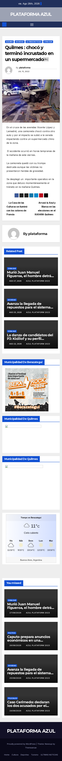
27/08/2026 (16, 613)
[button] (58, 24)
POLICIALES (12, 698)
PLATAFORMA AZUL (31, 14)
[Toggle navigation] (32, 25)
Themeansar (30, 747)
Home (6, 755)
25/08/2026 (16, 678)
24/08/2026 (16, 711)
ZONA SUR (48, 42)
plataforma (24, 67)
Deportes (25, 755)
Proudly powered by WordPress (21, 744)
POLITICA (11, 633)
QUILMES (9, 42)
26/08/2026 (16, 645)
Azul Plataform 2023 (38, 281)
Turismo (34, 755)
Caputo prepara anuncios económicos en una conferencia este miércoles (30, 640)
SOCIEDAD (20, 42)
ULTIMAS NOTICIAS (33, 42)
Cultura (15, 755)
